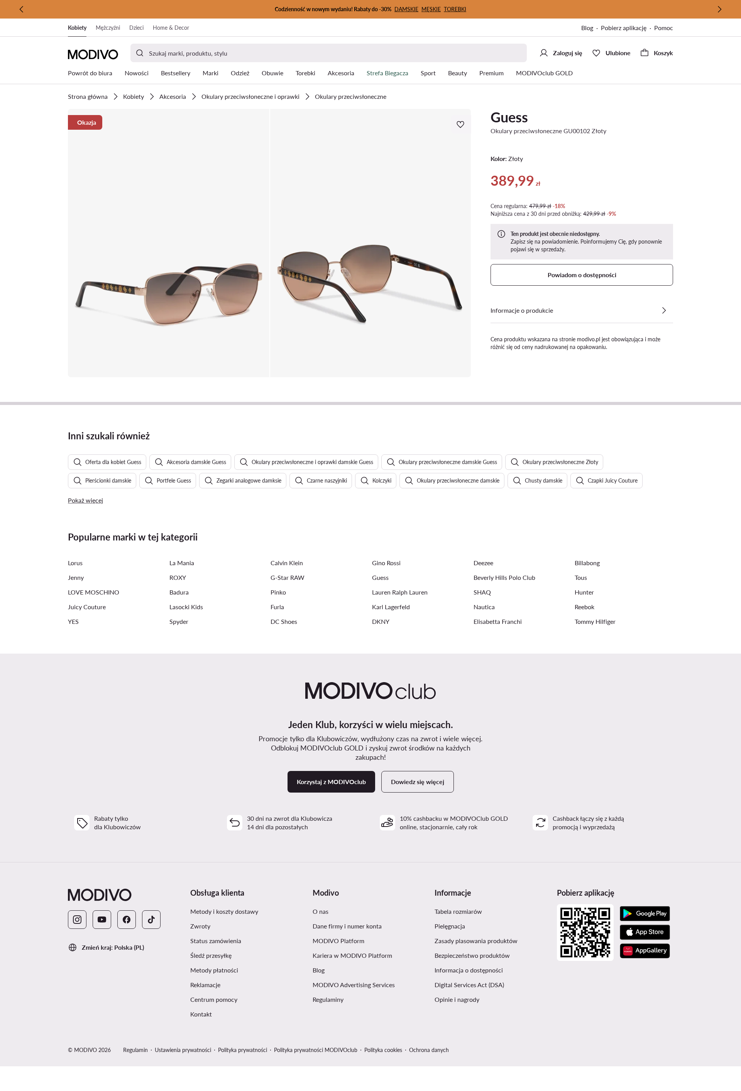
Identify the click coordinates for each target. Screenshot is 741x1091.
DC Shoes (284, 621)
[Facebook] (126, 919)
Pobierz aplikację (623, 27)
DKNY (380, 621)
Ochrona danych (429, 1050)
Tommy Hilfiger (595, 621)
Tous (581, 577)
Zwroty (200, 926)
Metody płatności (214, 970)
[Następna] (719, 9)
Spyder (178, 621)
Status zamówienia (215, 940)
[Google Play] (645, 914)
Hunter (584, 592)
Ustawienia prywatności (183, 1050)
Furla (277, 606)
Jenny (76, 577)
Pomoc (663, 27)
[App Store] (645, 932)
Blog (587, 27)
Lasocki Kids (186, 606)
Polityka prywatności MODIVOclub (315, 1050)
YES (73, 621)
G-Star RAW (288, 577)
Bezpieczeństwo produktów (472, 955)
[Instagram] (77, 919)
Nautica (484, 606)
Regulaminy (328, 999)
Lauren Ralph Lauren (400, 592)
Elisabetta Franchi (498, 621)
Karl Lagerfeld (391, 606)
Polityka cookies (383, 1050)
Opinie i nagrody (457, 999)
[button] (168, 243)
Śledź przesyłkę (211, 955)
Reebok (584, 606)
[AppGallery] (645, 951)
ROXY (177, 577)
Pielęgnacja (450, 926)
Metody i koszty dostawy (224, 911)
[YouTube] (102, 919)
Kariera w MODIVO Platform (352, 955)
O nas (320, 911)
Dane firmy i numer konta (347, 926)
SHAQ (482, 592)
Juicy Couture (87, 606)
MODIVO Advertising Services (354, 984)
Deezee (483, 562)
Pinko (278, 592)
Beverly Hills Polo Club (504, 577)
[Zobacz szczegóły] (664, 310)
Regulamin (135, 1050)
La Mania (181, 562)
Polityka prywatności (242, 1050)
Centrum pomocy (213, 999)
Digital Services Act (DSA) (469, 984)
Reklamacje (205, 984)
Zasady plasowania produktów (476, 940)
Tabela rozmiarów (458, 911)
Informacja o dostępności (469, 970)
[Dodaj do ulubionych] (461, 124)
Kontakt (201, 1014)
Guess (509, 116)
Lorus (75, 562)
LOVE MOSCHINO (93, 592)
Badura (179, 592)
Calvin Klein (287, 562)
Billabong (587, 562)
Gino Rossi (386, 562)
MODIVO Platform (338, 940)
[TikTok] (151, 919)
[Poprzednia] (21, 9)
